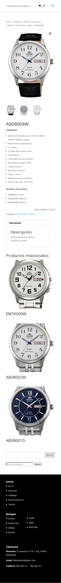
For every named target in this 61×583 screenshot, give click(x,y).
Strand (11, 532)
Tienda (11, 504)
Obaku (11, 527)
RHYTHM (33, 527)
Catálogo (12, 495)
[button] (50, 33)
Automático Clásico (24, 25)
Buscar (38, 464)
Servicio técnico (16, 499)
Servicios (12, 490)
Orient (26, 21)
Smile (31, 518)
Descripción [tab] (15, 222)
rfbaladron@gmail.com (24, 560)
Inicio (8, 21)
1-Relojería (17, 21)
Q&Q (31, 522)
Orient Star (17, 523)
